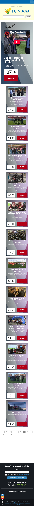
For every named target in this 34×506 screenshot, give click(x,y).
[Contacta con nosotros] (2, 495)
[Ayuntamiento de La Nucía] (17, 11)
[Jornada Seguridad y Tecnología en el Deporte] (16, 356)
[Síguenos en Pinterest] (2, 499)
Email (17, 469)
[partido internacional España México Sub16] (16, 270)
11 (7, 434)
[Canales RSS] (2, 497)
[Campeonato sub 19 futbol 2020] (16, 128)
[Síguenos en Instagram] (2, 502)
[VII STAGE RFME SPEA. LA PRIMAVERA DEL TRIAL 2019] (16, 213)
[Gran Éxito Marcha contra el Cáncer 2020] (16, 156)
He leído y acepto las (18, 474)
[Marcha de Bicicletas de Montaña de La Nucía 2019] (16, 328)
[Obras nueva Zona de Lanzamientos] (16, 99)
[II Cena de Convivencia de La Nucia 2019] (16, 242)
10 (3, 434)
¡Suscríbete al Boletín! (17, 477)
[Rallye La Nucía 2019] (16, 413)
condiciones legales (24, 474)
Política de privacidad (18, 503)
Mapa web (17, 504)
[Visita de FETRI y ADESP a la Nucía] (16, 385)
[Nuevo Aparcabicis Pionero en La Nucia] (16, 185)
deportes (11, 78)
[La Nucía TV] (13, 26)
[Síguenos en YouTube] (2, 504)
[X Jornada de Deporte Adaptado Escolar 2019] (16, 299)
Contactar (27, 503)
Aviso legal (8, 503)
